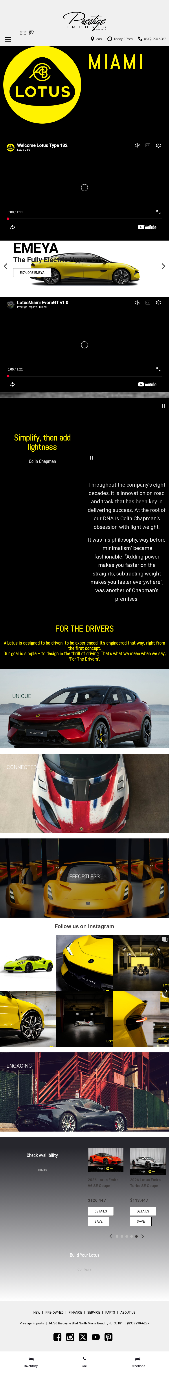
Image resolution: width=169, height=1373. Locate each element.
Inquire (42, 1170)
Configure (84, 1269)
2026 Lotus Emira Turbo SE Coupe (103, 1183)
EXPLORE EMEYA (32, 273)
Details (101, 1211)
